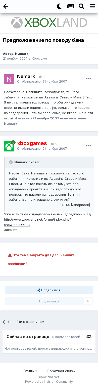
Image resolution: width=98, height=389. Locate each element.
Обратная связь (61, 371)
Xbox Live (39, 58)
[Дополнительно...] (88, 79)
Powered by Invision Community (49, 381)
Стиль (29, 371)
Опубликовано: (42, 81)
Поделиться (50, 290)
